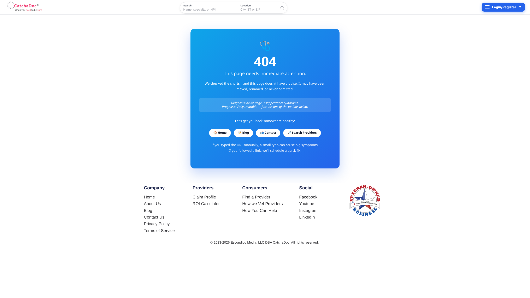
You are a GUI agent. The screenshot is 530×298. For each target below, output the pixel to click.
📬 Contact (268, 133)
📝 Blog (243, 133)
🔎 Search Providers (302, 133)
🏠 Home (219, 133)
